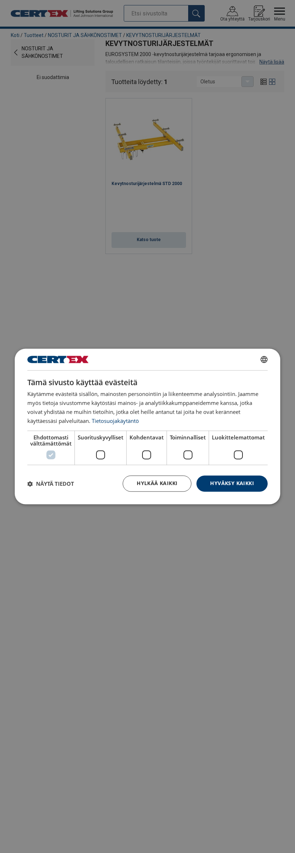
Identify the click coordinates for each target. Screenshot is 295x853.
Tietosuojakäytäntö (115, 420)
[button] (50, 484)
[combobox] (264, 359)
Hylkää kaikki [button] (157, 483)
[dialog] (147, 426)
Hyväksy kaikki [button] (232, 483)
